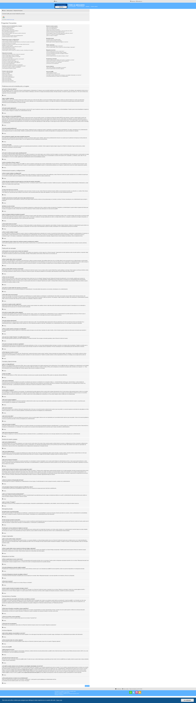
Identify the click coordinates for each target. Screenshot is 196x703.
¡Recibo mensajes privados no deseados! (54, 40)
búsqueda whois (16, 668)
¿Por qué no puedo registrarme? (8, 29)
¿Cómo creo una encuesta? (7, 57)
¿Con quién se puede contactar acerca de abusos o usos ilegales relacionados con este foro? (63, 75)
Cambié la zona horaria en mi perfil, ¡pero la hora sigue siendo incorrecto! (15, 44)
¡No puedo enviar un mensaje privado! (53, 39)
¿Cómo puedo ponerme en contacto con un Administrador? (57, 76)
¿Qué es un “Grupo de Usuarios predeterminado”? (55, 34)
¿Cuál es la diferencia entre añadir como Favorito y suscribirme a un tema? (60, 59)
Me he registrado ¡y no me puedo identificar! (10, 30)
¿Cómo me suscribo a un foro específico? (54, 62)
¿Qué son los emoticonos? (7, 74)
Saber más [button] (59, 700)
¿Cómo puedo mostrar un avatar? (8, 47)
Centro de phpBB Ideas (61, 659)
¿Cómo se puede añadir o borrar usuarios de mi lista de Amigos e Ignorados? (60, 47)
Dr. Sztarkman (60, 693)
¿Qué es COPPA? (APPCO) (7, 28)
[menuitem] (55, 1)
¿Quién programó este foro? (51, 72)
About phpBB (14, 652)
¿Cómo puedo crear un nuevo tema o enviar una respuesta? (13, 54)
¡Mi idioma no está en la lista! (7, 45)
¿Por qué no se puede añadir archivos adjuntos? (11, 62)
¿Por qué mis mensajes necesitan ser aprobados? (11, 67)
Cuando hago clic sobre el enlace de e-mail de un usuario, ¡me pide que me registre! (17, 50)
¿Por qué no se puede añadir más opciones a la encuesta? (13, 58)
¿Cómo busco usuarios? (50, 54)
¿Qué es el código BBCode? (7, 72)
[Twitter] (133, 692)
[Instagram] (136, 692)
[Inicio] (61, 5)
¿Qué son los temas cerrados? (8, 80)
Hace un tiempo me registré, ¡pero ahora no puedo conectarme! (14, 33)
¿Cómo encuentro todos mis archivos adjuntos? (55, 68)
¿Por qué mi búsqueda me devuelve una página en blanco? (57, 53)
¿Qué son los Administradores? (52, 27)
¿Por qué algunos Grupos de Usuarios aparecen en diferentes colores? (59, 33)
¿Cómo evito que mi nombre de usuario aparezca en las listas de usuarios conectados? (18, 41)
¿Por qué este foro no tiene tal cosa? (53, 73)
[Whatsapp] (130, 692)
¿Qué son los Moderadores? (51, 28)
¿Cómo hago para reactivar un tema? (9, 68)
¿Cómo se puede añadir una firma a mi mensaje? (11, 56)
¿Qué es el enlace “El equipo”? (52, 35)
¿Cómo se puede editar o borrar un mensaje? (10, 55)
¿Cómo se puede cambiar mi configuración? (10, 40)
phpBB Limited (52, 650)
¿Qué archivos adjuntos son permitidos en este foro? (56, 67)
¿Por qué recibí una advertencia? (8, 63)
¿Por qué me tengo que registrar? (8, 27)
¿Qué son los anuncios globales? (8, 77)
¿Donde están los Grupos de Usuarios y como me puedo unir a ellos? (59, 30)
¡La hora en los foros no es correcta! (9, 43)
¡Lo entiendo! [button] (187, 700)
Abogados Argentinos (73, 693)
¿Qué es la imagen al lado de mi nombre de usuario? (12, 46)
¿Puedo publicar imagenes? (7, 75)
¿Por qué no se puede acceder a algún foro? (10, 61)
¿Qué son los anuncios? (6, 78)
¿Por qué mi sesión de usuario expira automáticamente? (12, 35)
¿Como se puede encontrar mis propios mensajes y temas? (57, 55)
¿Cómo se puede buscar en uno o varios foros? (55, 51)
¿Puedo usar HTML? (6, 73)
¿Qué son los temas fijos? (7, 79)
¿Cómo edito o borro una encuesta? (8, 60)
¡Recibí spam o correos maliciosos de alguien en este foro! (57, 41)
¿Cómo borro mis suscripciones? (52, 63)
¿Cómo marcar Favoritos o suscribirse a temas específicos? (57, 61)
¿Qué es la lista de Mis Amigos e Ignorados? (54, 45)
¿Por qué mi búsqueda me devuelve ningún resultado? (56, 52)
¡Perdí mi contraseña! (6, 34)
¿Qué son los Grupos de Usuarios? (53, 29)
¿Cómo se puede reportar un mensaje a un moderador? (12, 64)
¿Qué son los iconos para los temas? (9, 81)
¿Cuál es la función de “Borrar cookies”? (9, 36)
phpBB (55, 208)
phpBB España (67, 692)
